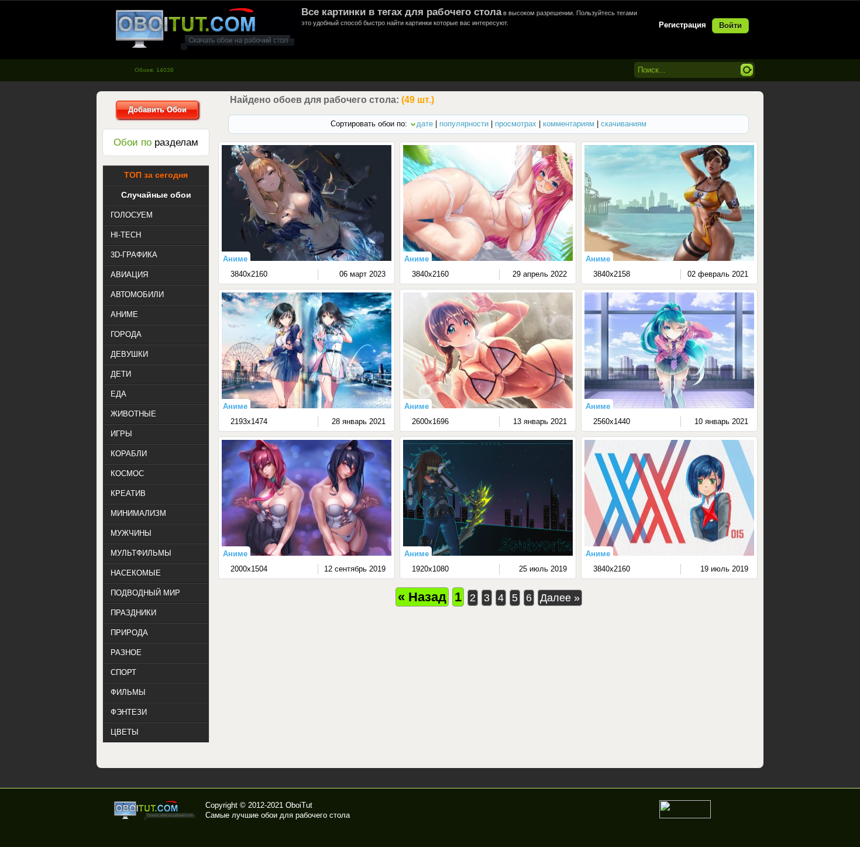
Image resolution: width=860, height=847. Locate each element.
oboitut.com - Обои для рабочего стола (204, 28)
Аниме (235, 258)
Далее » (560, 598)
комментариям (568, 123)
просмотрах (515, 123)
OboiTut (298, 805)
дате (425, 123)
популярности (464, 123)
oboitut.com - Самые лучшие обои (155, 810)
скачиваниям (623, 123)
